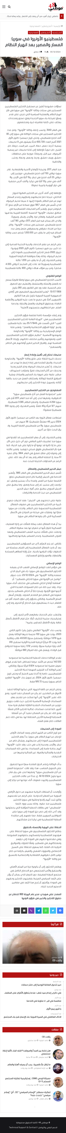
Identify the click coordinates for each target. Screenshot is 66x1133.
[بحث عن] (9, 7)
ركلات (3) (57, 960)
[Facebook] (60, 911)
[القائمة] (3, 7)
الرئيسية (57, 26)
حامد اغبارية (43, 1040)
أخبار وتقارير (47, 26)
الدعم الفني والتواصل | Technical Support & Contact (33, 1127)
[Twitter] (53, 911)
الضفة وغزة (35, 26)
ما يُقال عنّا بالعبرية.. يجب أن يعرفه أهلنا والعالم (29, 1064)
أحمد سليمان (43, 1057)
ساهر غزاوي (43, 1099)
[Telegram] (38, 911)
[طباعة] (17, 911)
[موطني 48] (56, 6)
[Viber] (31, 911)
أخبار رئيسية (57, 32)
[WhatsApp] (46, 911)
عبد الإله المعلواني (41, 1068)
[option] (33, 947)
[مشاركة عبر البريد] (24, 911)
